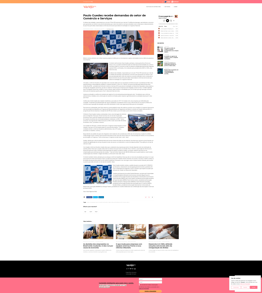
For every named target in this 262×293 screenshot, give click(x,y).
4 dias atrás (166, 61)
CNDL (88, 202)
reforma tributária (108, 202)
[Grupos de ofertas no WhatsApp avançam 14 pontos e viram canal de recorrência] (160, 63)
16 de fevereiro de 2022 (99, 29)
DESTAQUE (151, 241)
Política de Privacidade (144, 288)
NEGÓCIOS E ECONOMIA (88, 241)
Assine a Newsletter (150, 291)
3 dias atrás (166, 54)
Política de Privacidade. (245, 284)
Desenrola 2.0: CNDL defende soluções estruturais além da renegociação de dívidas (160, 246)
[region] (244, 283)
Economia (92, 202)
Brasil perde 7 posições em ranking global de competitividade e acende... (171, 71)
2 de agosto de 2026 (99, 241)
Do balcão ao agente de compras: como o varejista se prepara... (171, 57)
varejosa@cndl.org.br (131, 274)
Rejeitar (245, 287)
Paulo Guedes (99, 202)
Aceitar (253, 287)
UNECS (127, 202)
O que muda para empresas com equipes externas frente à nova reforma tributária (129, 246)
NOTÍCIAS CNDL (157, 241)
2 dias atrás (166, 46)
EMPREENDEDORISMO (88, 29)
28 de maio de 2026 (132, 241)
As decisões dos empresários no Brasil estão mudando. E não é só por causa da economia (98, 246)
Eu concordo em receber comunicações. (149, 284)
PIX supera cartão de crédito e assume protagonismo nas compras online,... (171, 50)
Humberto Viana (110, 29)
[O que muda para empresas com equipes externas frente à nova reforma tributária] (131, 231)
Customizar (236, 287)
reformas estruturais (120, 202)
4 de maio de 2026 (165, 241)
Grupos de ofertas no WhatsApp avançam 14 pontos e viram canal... (170, 64)
